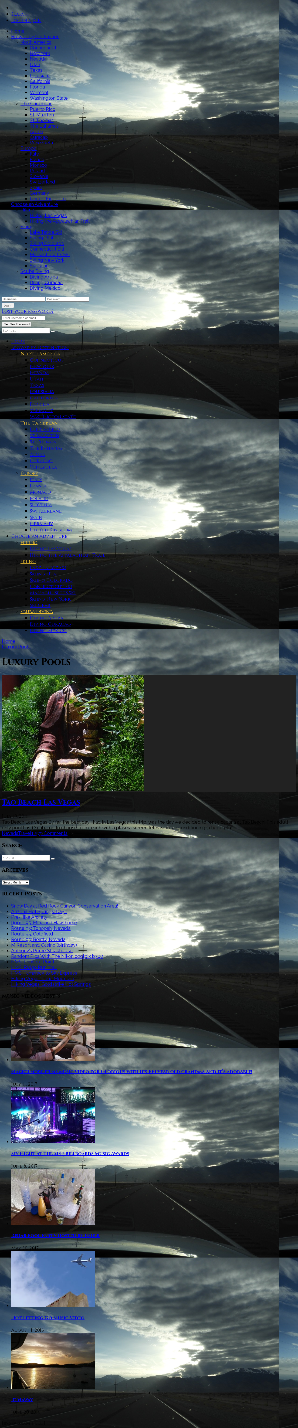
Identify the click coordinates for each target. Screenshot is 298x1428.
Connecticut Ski (47, 249)
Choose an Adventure (34, 204)
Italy (34, 154)
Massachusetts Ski (50, 254)
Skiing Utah (42, 238)
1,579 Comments (49, 833)
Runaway (22, 1400)
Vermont (39, 92)
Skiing (27, 226)
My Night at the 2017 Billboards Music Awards (70, 1153)
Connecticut (43, 48)
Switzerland (42, 182)
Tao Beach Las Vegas (41, 802)
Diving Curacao (46, 282)
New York (40, 53)
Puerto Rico (42, 109)
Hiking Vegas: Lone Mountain (42, 978)
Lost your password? (28, 311)
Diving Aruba (44, 277)
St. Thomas (42, 120)
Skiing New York (47, 260)
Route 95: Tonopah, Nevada (41, 928)
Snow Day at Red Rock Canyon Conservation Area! (64, 906)
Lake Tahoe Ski (46, 232)
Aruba (36, 131)
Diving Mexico (45, 288)
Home (17, 31)
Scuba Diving (34, 271)
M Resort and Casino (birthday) (44, 945)
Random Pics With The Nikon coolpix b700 (57, 956)
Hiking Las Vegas (48, 215)
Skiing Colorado (47, 243)
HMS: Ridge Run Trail (34, 967)
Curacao (39, 137)
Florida (37, 87)
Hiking (27, 210)
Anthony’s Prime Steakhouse (42, 950)
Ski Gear (38, 266)
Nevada (38, 59)
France (37, 159)
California (40, 81)
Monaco (38, 165)
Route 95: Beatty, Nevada (38, 939)
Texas (36, 70)
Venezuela (41, 143)
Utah (35, 64)
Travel (24, 833)
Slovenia (39, 176)
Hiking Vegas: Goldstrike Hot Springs (51, 984)
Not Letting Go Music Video (48, 1318)
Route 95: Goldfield (32, 934)
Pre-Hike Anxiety (29, 917)
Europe (28, 148)
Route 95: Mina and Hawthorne (44, 922)
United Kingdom (48, 198)
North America (35, 42)
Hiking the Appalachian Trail (60, 221)
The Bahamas (44, 126)
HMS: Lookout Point (32, 962)
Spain (36, 187)
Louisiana (40, 75)
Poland (37, 170)
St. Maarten (42, 115)
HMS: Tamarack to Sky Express (44, 973)
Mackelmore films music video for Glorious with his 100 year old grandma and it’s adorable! (131, 1071)
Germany (39, 193)
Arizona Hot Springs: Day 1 (39, 911)
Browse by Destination (35, 36)
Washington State (49, 98)
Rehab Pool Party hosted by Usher (55, 1235)
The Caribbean (36, 103)
